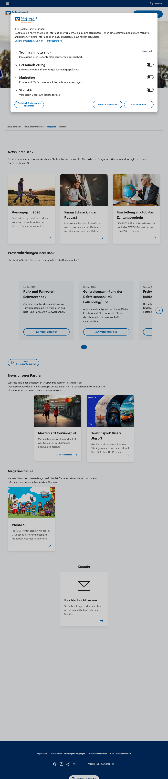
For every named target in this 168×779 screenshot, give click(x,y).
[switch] (150, 65)
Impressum (53, 40)
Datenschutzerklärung (27, 40)
